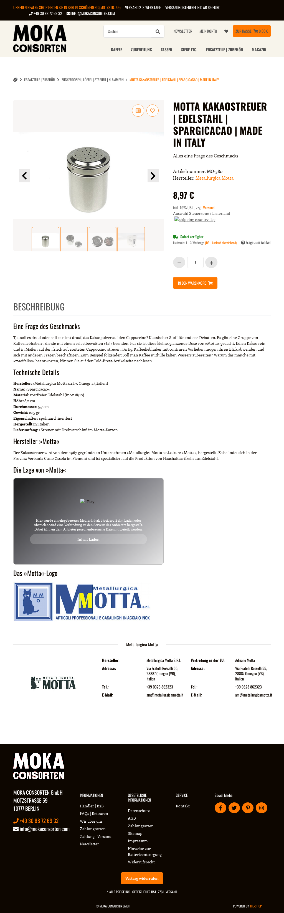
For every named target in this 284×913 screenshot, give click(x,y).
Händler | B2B (92, 806)
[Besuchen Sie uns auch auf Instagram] (261, 807)
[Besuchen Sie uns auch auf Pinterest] (247, 807)
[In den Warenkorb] (17, 97)
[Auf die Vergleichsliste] (138, 110)
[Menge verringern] (179, 262)
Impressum (138, 840)
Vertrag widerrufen (142, 878)
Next (153, 175)
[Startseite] (15, 80)
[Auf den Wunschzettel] (152, 110)
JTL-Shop (256, 906)
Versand (208, 207)
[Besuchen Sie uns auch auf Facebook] (220, 807)
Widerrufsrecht (141, 861)
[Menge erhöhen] (211, 262)
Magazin (259, 49)
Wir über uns (91, 821)
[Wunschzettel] (226, 31)
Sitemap (135, 833)
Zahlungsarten (93, 828)
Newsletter (183, 31)
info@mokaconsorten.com (92, 13)
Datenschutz (139, 810)
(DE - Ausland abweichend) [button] (221, 242)
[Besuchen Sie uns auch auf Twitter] (234, 807)
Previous (24, 175)
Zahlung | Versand (95, 836)
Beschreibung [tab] (39, 306)
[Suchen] (157, 31)
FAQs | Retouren (94, 813)
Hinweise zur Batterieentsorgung (145, 851)
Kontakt (183, 806)
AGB (132, 818)
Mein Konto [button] (208, 31)
